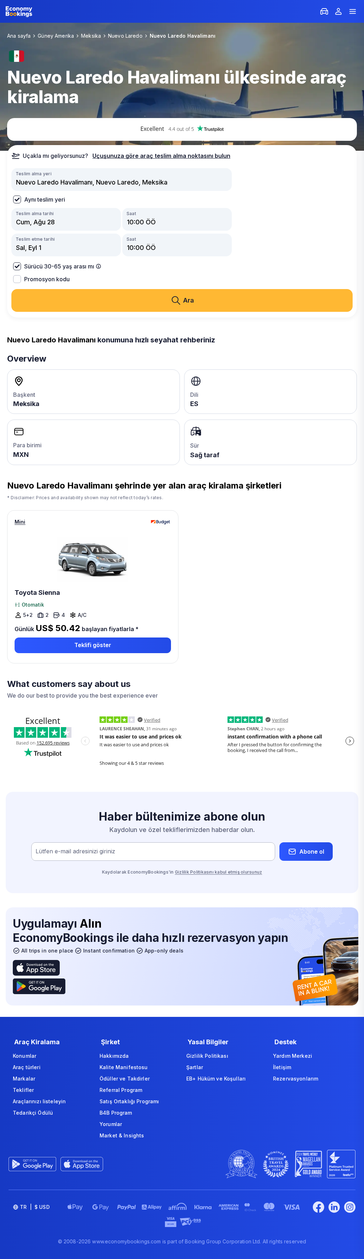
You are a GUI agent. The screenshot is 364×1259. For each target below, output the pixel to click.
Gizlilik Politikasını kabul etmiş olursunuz (218, 872)
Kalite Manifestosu (124, 1067)
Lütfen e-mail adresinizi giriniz (75, 851)
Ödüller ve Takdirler (125, 1079)
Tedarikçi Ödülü (33, 1113)
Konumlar (24, 1056)
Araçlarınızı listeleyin (39, 1101)
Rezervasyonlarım (295, 1079)
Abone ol (311, 851)
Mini (20, 522)
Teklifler (23, 1090)
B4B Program (116, 1113)
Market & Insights (122, 1135)
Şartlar (194, 1067)
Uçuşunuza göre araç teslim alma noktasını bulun (161, 155)
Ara (188, 300)
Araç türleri (27, 1067)
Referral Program (121, 1090)
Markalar (24, 1079)
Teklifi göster (92, 645)
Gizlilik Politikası (207, 1056)
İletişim (282, 1067)
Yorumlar (111, 1124)
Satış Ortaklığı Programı (129, 1101)
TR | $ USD (35, 1207)
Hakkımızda (114, 1056)
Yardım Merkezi (292, 1056)
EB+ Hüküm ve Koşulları (216, 1079)
